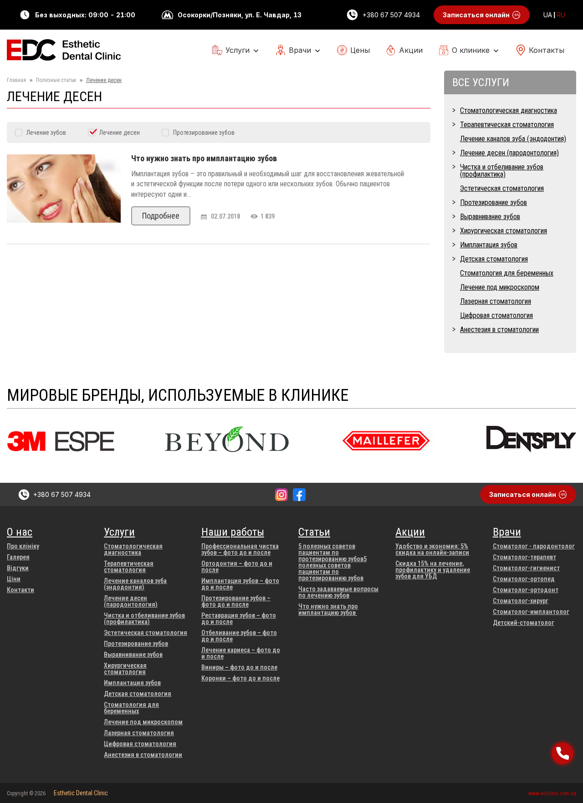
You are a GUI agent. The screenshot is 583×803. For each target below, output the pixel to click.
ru (561, 15)
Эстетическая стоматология (502, 188)
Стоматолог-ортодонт (525, 589)
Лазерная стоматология (495, 301)
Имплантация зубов (488, 244)
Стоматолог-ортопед (524, 579)
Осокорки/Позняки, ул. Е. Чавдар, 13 (240, 15)
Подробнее (160, 215)
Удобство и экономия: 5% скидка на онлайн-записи (432, 549)
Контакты (546, 50)
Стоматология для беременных (506, 273)
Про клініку (23, 546)
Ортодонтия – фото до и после (236, 566)
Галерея (18, 557)
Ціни (13, 579)
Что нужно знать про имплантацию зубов (328, 609)
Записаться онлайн (476, 15)
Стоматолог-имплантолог (531, 611)
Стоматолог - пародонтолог (534, 546)
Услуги (237, 50)
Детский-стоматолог (523, 622)
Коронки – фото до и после (240, 678)
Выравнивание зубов (490, 216)
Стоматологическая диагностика (508, 110)
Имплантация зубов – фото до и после (240, 584)
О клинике (471, 50)
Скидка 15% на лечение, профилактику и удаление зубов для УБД (432, 570)
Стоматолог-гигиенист (526, 568)
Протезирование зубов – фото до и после (236, 601)
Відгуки (18, 568)
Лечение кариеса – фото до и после (240, 653)
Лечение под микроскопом (499, 287)
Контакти (20, 589)
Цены (360, 50)
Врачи (300, 50)
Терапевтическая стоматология (507, 124)
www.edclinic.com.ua (552, 793)
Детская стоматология (494, 259)
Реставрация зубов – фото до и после (238, 618)
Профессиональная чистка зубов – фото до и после (240, 549)
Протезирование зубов (204, 132)
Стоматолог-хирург (520, 600)
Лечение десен (119, 132)
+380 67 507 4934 (391, 15)
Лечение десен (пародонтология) (509, 152)
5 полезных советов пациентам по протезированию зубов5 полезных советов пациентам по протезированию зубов (332, 562)
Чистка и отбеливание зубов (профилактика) (501, 171)
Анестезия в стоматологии (499, 329)
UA (547, 15)
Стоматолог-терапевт (524, 557)
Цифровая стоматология (496, 315)
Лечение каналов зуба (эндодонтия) (513, 138)
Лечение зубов (46, 132)
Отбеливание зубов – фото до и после (239, 636)
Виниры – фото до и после (239, 667)
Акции (411, 50)
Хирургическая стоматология (503, 230)
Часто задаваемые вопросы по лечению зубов (338, 592)
